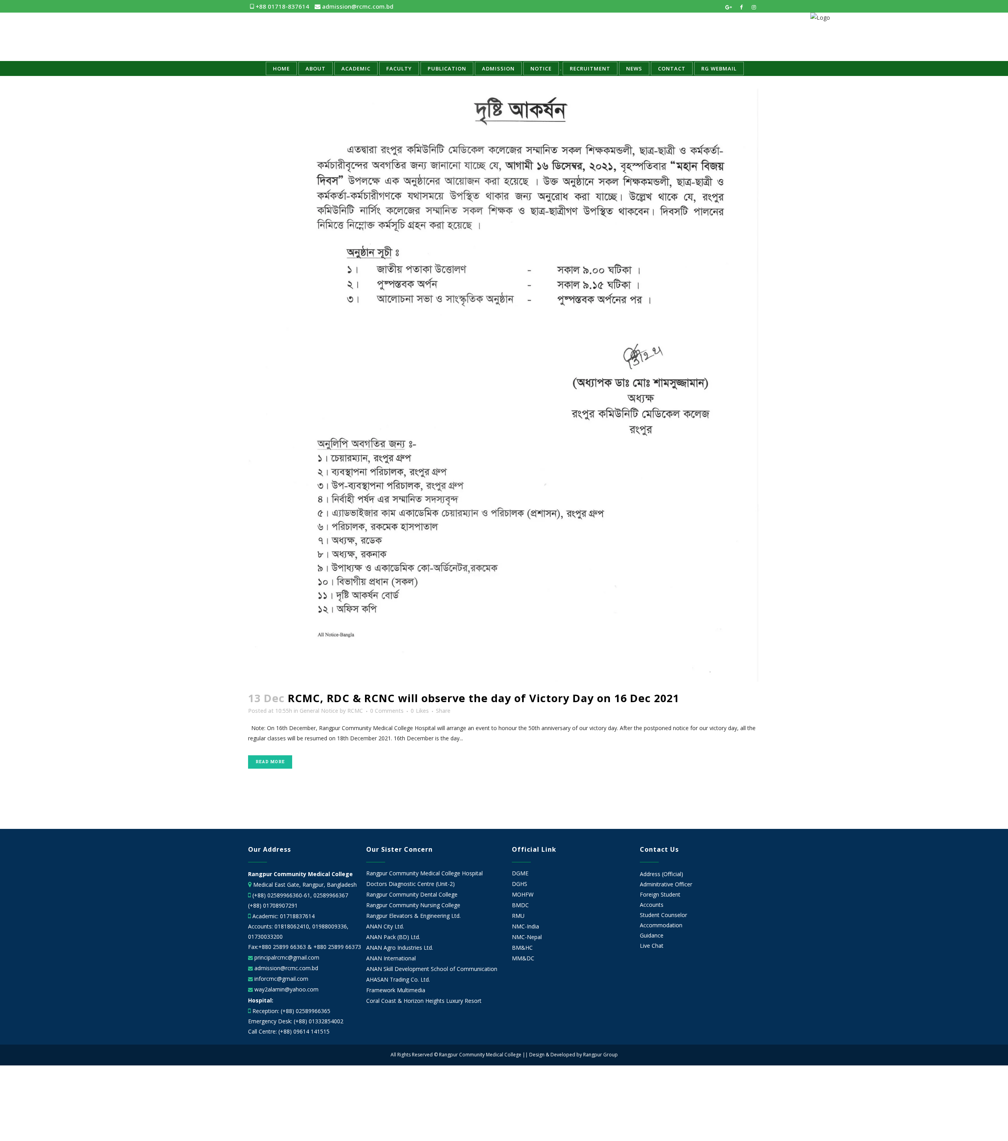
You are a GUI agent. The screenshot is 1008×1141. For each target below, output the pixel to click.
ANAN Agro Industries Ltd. (399, 948)
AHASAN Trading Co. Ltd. (398, 980)
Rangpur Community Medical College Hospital (424, 873)
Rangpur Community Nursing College (413, 905)
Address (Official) (661, 874)
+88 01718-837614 (281, 6)
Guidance (651, 935)
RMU (518, 916)
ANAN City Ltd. (385, 926)
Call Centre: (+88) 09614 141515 (289, 1031)
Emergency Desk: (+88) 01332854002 (295, 1021)
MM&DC (523, 958)
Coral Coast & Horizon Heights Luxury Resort (424, 1001)
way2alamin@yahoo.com (286, 989)
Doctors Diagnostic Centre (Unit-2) (410, 884)
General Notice (319, 710)
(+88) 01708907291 (273, 905)
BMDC (520, 905)
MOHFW (523, 895)
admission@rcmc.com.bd (357, 6)
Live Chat (651, 945)
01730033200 (265, 936)
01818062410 (291, 926)
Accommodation (661, 925)
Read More (270, 761)
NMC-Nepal (527, 937)
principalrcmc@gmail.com (286, 957)
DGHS (519, 884)
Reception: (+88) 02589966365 (291, 1011)
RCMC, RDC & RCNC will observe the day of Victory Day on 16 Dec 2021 (483, 698)
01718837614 (297, 916)
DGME (520, 873)
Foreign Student (660, 894)
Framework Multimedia (395, 990)
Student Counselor (663, 915)
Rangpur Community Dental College (412, 895)
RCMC (355, 710)
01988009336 (329, 926)
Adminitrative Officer (666, 884)
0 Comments (387, 710)
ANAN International (391, 958)
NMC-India (525, 926)
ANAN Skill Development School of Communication (431, 969)
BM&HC (522, 948)
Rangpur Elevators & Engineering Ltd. (414, 916)
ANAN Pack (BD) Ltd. (393, 937)
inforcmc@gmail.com (280, 978)
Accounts (651, 904)
